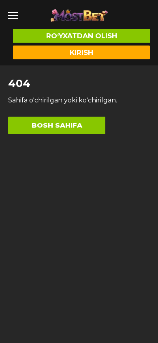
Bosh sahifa (57, 125)
